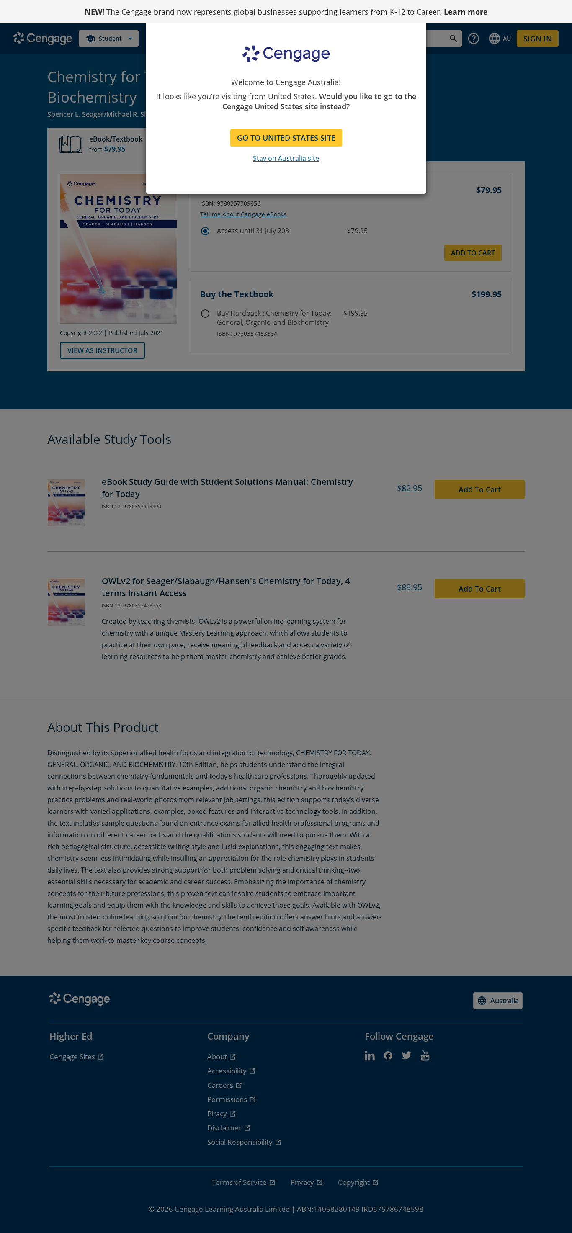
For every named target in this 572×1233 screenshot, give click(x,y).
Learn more (466, 12)
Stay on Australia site (286, 158)
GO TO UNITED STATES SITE (286, 138)
